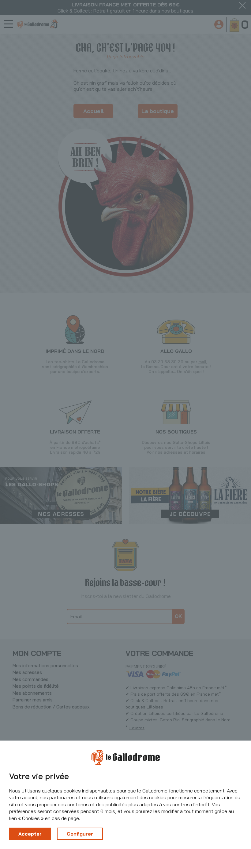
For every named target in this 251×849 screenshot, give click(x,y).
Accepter (30, 834)
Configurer (80, 834)
